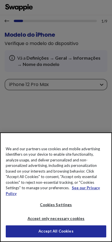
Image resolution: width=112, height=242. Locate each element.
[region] (56, 187)
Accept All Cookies (55, 231)
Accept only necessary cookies (56, 218)
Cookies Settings (56, 204)
